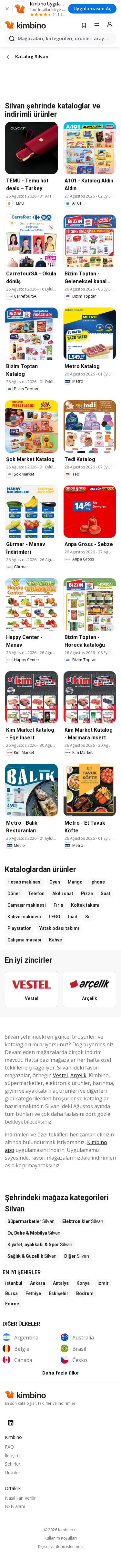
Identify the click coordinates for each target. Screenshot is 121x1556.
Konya (83, 1283)
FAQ (9, 1447)
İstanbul (13, 1283)
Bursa (11, 1293)
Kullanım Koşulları (61, 1538)
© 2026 (60, 1530)
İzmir (103, 1283)
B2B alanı (15, 1506)
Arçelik (78, 1075)
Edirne (12, 1303)
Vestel (60, 1075)
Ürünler (12, 1472)
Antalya (61, 1283)
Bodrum (85, 1293)
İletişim (12, 1455)
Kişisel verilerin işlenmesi (60, 1546)
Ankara (37, 1283)
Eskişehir (58, 1293)
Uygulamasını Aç (92, 8)
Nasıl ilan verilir (20, 1498)
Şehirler (12, 1464)
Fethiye (33, 1293)
